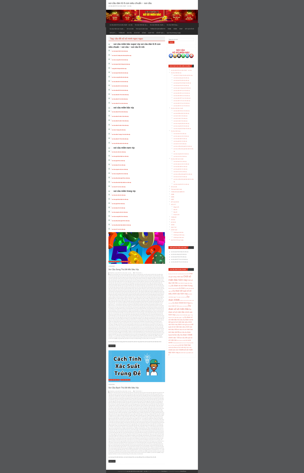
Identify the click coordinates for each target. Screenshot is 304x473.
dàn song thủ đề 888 (152, 291)
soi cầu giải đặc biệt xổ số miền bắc (150, 327)
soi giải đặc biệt (121, 338)
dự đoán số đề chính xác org (153, 297)
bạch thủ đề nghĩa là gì (153, 395)
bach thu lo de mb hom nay (120, 398)
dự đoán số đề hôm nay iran (126, 300)
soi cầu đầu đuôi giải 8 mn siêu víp (121, 178)
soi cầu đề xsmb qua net (152, 442)
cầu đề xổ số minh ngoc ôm (138, 281)
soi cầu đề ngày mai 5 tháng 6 (122, 318)
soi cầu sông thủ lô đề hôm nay (154, 448)
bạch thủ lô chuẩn (153, 396)
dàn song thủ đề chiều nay (129, 292)
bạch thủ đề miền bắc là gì (123, 392)
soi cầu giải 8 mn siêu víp (118, 160)
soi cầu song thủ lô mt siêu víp (120, 216)
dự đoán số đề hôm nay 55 (150, 298)
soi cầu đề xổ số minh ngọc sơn (156, 324)
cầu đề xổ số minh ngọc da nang (136, 280)
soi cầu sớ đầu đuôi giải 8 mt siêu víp (183, 146)
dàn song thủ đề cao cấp (118, 292)
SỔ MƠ (144, 33)
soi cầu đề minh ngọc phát (131, 317)
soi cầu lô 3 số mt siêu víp (118, 229)
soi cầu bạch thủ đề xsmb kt (152, 305)
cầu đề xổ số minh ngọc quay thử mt (152, 281)
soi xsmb (188, 340)
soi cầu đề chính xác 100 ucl (150, 311)
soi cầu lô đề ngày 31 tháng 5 (126, 331)
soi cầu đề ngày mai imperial (135, 318)
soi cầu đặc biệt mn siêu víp (180, 166)
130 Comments (138, 391)
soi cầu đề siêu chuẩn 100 (118, 320)
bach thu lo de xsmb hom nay (148, 398)
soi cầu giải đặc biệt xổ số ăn (137, 327)
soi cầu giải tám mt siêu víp (180, 141)
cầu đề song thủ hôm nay (123, 280)
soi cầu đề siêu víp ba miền (126, 321)
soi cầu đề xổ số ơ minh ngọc (114, 325)
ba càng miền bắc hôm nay (173, 273)
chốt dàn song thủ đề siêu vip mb (131, 287)
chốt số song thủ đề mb (115, 288)
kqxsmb (189, 324)
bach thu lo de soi (130, 398)
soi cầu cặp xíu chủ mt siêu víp (181, 136)
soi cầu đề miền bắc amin (156, 314)
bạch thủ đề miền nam (119, 394)
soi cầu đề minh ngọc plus (143, 317)
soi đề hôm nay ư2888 (152, 335)
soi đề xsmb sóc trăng (137, 337)
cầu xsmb (155, 285)
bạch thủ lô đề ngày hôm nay (146, 401)
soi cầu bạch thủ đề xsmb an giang (123, 305)
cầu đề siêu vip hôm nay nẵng (130, 278)
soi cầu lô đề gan (124, 330)
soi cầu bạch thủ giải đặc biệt (139, 307)
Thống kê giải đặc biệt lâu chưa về (179, 342)
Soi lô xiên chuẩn (181, 340)
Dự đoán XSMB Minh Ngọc (182, 303)
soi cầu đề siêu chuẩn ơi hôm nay (144, 320)
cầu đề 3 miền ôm (149, 275)
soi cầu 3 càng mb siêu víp (118, 130)
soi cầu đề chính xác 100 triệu (137, 311)
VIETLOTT (112, 33)
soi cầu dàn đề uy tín (159, 308)
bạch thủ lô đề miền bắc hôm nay (150, 399)
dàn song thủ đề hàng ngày (149, 294)
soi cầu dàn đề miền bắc (141, 308)
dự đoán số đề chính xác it (129, 297)
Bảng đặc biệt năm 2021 (184, 273)
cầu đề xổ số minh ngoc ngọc (126, 281)
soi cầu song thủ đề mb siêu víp (120, 77)
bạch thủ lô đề (158, 398)
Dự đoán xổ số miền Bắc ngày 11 (183, 315)
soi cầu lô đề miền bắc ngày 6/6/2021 (152, 330)
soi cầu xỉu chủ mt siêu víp (118, 195)
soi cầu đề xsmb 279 (139, 325)
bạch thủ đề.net (133, 396)
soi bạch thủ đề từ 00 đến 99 (153, 302)
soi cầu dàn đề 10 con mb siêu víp (182, 98)
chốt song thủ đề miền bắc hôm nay (134, 290)
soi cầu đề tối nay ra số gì (127, 322)
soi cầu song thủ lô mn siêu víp (120, 173)
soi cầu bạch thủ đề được (121, 304)
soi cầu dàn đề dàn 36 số (130, 308)
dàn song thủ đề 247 (134, 291)
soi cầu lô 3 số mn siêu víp (118, 186)
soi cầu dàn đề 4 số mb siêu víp (120, 81)
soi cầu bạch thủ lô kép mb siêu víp (121, 64)
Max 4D (175, 212)
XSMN (175, 29)
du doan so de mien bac (122, 412)
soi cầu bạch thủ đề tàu (154, 304)
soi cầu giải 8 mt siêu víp (118, 203)
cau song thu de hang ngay (128, 283)
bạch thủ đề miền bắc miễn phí (136, 392)
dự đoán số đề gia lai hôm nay (125, 414)
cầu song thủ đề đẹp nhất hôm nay (115, 285)
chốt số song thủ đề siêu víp (140, 288)
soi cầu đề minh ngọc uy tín (155, 317)
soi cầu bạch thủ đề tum (158, 421)
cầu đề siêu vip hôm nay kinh (157, 406)
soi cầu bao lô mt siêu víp (118, 208)
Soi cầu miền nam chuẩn (116, 29)
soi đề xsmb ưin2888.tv (158, 337)
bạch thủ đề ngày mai (143, 395)
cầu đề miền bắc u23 (114, 277)
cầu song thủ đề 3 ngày (146, 283)
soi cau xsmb (173, 332)
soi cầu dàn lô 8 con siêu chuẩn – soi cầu (130, 3)
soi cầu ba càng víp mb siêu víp (181, 78)
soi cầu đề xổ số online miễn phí (128, 325)
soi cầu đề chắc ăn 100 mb (125, 310)
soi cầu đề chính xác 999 (118, 312)
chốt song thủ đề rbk (158, 290)
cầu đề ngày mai (123, 277)
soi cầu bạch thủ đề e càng (132, 304)
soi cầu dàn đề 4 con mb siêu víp (182, 90)
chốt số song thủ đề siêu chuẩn (127, 288)
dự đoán (182, 288)
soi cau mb (172, 329)
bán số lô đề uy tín (112, 404)
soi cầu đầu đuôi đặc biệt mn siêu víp (121, 182)
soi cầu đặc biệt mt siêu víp (180, 138)
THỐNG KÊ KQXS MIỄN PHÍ (157, 29)
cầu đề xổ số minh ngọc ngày (146, 409)
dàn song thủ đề (125, 291)
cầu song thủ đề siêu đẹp (140, 285)
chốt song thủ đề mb (122, 290)
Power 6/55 (176, 214)
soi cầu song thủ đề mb (127, 332)
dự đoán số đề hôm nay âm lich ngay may (125, 415)
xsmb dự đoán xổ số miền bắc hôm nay (179, 347)
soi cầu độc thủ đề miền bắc (124, 327)
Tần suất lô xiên (176, 345)
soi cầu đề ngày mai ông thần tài (148, 318)
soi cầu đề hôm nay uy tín (144, 314)
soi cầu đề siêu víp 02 (155, 320)
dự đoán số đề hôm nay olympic (139, 300)
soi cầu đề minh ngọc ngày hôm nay (118, 317)
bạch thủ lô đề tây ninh (113, 402)
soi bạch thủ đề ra (143, 302)
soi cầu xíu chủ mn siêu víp (180, 176)
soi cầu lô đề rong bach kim (138, 331)
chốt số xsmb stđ (150, 288)
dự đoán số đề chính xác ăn (117, 297)
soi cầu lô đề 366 (150, 328)
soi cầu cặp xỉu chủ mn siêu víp (120, 169)
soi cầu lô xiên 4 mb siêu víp (180, 121)
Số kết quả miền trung (179, 235)
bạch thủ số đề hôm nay (147, 402)
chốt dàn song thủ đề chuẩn (117, 287)
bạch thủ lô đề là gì (120, 399)
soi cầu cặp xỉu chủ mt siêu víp (120, 212)
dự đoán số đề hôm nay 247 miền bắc (124, 298)
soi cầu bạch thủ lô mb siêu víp (120, 51)
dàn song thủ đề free (138, 294)
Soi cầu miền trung (172, 25)
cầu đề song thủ (114, 280)
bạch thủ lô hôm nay (123, 402)
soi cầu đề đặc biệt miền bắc (151, 312)
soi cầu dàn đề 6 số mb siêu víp (120, 86)
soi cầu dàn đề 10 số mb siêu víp (120, 94)
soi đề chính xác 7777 (156, 449)
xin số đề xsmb (152, 338)
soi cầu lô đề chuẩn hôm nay (114, 330)
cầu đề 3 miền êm (141, 275)
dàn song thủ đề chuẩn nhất (151, 292)
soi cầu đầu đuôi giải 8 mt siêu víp (120, 220)
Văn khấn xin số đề (129, 338)
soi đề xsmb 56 (129, 337)
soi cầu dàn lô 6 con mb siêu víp (182, 105)
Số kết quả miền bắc (179, 232)
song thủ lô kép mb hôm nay (119, 68)
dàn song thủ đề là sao (153, 295)
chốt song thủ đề (158, 288)
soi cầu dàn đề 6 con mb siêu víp (182, 93)
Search (171, 42)
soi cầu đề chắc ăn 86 (153, 426)
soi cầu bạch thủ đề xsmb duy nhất (138, 305)
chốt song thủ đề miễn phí (148, 290)
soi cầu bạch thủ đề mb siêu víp (120, 73)
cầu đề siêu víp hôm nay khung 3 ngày (147, 277)
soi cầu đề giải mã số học (156, 429)
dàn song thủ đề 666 (143, 291)
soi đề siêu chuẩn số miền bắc (119, 337)
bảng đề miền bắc (120, 404)
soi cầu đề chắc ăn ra (114, 311)
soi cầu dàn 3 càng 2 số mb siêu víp (121, 134)
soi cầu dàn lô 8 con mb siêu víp (182, 110)
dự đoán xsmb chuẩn (184, 300)
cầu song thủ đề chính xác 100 (141, 284)
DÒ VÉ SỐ (137, 33)
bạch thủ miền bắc (137, 402)
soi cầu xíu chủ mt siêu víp (180, 156)
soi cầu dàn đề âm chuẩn (119, 308)
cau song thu (119, 283)
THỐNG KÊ (122, 33)
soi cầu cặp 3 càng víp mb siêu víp (182, 88)
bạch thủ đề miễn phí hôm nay (140, 394)
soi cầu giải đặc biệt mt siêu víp (120, 199)
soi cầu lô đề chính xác (159, 328)
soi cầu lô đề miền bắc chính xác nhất (136, 330)
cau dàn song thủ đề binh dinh (150, 274)
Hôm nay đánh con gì (179, 324)
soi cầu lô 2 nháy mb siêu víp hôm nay (121, 55)
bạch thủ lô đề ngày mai (158, 401)
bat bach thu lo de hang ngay (131, 404)
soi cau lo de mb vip (123, 328)
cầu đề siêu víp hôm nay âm (133, 277)
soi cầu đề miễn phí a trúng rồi (148, 315)
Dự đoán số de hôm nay (182, 297)
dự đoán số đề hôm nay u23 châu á (128, 416)
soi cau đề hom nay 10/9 (118, 314)
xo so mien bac (185, 345)
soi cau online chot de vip (149, 331)
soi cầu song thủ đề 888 (116, 332)
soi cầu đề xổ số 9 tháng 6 (149, 322)
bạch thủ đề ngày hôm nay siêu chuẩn (130, 395)
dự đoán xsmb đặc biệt (183, 306)
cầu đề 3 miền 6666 (124, 275)
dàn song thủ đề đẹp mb (117, 294)
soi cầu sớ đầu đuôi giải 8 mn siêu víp (183, 174)
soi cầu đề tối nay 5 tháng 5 (154, 438)
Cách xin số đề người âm (138, 274)
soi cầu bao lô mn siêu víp (118, 165)
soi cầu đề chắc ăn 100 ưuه (150, 310)
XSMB (169, 29)
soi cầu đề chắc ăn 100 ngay (138, 310)
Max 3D (175, 209)
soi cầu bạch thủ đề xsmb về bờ (125, 307)
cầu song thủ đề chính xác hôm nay (155, 284)
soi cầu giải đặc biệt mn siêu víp (120, 156)
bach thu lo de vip (138, 398)
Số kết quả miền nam (179, 237)
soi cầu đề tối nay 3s (149, 321)
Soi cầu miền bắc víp (140, 25)
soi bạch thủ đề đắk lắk (122, 302)
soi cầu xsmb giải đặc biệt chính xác (126, 334)
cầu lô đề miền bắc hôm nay (145, 411)
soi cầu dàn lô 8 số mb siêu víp (120, 111)
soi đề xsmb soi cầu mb (147, 337)
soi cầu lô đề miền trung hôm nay (134, 446)
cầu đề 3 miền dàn (133, 275)
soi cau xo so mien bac (185, 329)
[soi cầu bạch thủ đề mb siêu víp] (136, 366)
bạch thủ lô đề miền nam (124, 401)
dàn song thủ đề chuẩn (140, 292)
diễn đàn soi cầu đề (155, 411)
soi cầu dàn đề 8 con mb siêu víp (182, 95)
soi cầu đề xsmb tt (114, 327)
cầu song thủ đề (137, 283)
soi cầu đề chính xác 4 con (156, 428)
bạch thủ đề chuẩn (114, 392)
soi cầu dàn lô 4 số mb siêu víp (120, 99)
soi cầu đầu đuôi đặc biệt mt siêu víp (121, 225)
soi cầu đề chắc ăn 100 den (114, 310)
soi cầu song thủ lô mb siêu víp (120, 59)
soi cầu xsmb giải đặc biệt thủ (140, 334)
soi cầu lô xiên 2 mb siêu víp (180, 116)
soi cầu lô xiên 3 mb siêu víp (180, 118)
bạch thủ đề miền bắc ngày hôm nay (150, 392)
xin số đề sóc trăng (137, 338)
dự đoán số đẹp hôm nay (154, 416)
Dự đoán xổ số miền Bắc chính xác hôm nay (180, 312)
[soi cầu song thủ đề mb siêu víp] (136, 248)
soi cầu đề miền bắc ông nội (135, 315)
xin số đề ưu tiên (145, 338)
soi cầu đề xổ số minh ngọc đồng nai (141, 324)
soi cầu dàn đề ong (151, 308)
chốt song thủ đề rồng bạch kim (115, 291)
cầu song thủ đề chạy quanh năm (127, 284)
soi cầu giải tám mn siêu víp (180, 169)
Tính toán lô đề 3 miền (142, 29)
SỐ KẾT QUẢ (159, 33)
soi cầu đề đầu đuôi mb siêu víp (120, 143)
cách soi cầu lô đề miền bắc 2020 (125, 274)
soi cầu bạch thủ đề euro (143, 304)
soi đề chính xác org (119, 335)
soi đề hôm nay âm (143, 335)
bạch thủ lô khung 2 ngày (174, 33)
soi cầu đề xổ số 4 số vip (138, 322)
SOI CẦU (129, 33)
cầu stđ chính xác (149, 285)
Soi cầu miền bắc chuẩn (156, 25)
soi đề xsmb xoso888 (112, 338)
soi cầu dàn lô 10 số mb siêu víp (120, 139)
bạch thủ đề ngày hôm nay (116, 395)
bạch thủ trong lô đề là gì (157, 402)
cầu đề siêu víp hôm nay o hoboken (144, 278)
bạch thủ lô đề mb (128, 399)
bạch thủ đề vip (118, 396)
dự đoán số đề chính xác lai (141, 297)
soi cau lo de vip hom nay (132, 328)
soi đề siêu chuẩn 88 (152, 451)
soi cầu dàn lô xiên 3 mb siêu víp (120, 120)
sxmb (170, 343)
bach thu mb (130, 402)
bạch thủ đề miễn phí (128, 394)
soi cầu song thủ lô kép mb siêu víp (182, 128)
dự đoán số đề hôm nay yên (128, 301)
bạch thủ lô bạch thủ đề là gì (143, 396)
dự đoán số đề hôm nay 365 (138, 298)
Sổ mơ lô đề (130, 29)
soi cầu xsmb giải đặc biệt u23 (153, 334)
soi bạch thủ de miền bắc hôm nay (156, 301)
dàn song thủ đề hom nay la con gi (140, 295)
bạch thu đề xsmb (126, 396)
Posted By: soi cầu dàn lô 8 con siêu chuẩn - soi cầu (120, 272)
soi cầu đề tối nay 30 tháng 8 (138, 321)
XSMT (181, 29)
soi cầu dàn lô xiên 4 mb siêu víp (120, 125)
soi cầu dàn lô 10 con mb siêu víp (182, 100)
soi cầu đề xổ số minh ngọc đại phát (125, 324)
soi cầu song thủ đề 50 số (116, 448)
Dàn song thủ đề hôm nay (127, 295)
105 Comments (138, 272)
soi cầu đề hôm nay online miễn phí (131, 314)
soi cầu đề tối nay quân (117, 322)
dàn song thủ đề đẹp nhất (128, 294)
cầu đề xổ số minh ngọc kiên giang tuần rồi (152, 280)
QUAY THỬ (151, 33)
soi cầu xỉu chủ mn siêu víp (119, 152)
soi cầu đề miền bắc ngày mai (123, 315)
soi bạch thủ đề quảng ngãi (133, 302)
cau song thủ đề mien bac (128, 285)
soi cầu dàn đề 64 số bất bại (151, 307)
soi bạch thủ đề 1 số (112, 302)
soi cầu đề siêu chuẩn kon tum (130, 320)
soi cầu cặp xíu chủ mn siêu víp (181, 164)
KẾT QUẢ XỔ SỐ (189, 29)
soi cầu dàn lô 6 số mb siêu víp (120, 103)
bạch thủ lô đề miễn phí (135, 401)
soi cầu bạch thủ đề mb (124, 421)
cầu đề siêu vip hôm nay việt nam (155, 408)
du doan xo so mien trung (181, 285)
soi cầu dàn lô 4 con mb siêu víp (182, 103)
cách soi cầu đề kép (114, 274)
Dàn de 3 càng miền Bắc (173, 288)
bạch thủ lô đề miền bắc (138, 399)
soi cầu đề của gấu (140, 312)
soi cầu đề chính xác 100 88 (125, 311)
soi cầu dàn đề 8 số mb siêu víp (120, 90)
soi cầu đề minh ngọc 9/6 (153, 432)
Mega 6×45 (176, 207)
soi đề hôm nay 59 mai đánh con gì (131, 335)
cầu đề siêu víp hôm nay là (118, 278)
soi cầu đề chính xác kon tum (130, 312)
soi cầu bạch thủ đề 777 (136, 419)
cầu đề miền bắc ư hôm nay (154, 405)
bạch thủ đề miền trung (152, 394)
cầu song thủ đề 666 (156, 283)
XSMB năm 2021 (173, 350)
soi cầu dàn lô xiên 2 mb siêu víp (120, 116)
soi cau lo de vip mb (142, 328)
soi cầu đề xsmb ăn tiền (149, 325)
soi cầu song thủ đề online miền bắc (153, 332)
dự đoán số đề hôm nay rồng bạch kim (154, 300)
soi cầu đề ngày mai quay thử (156, 435)
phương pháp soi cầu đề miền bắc (141, 301)
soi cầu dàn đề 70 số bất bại (155, 424)
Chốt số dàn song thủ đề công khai (145, 287)
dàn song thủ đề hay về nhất (116, 295)
